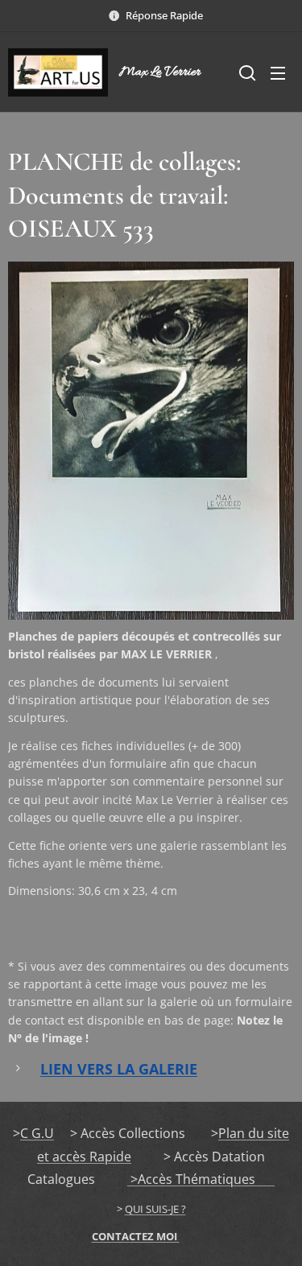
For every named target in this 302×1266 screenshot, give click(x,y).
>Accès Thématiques (201, 1179)
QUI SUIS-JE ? (155, 1209)
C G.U (37, 1133)
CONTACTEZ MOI (136, 1236)
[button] (246, 72)
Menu (278, 72)
